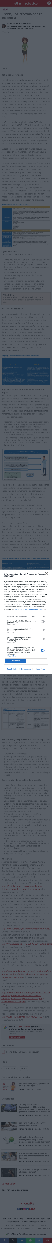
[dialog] (26, 622)
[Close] (47, 574)
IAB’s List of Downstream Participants (29, 609)
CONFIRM (15, 660)
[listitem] (26, 616)
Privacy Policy (39, 669)
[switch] (43, 621)
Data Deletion (12, 669)
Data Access (26, 669)
